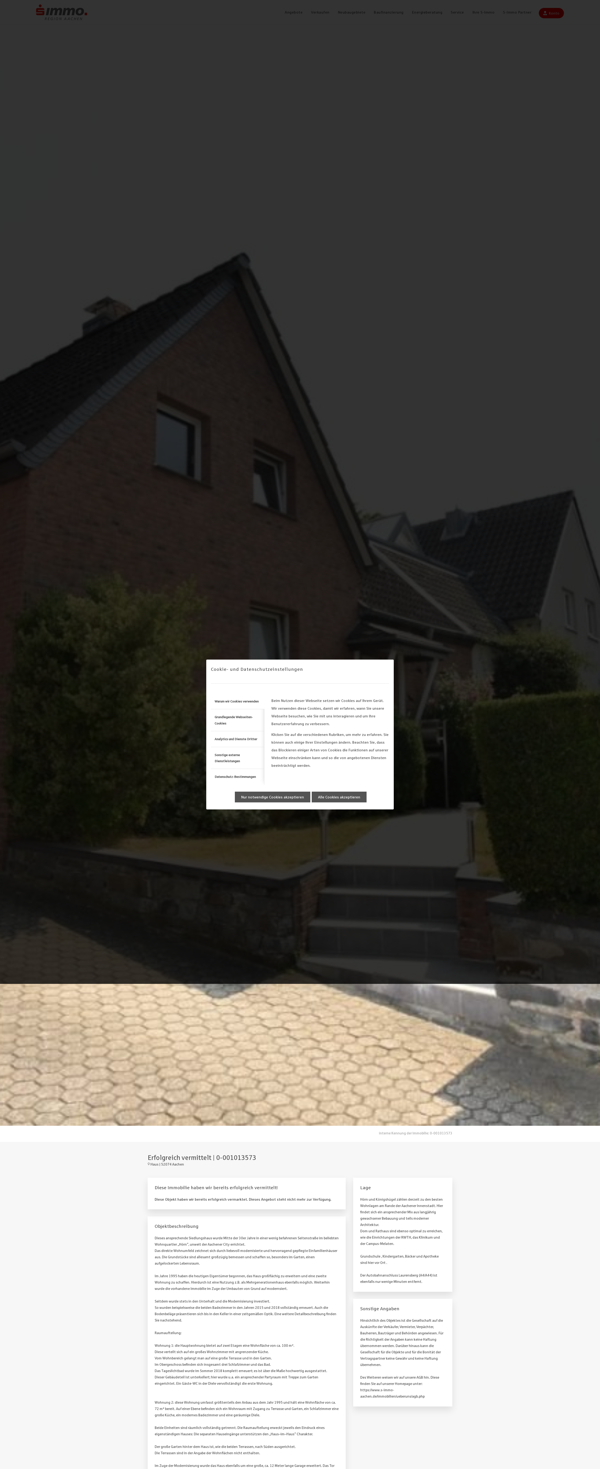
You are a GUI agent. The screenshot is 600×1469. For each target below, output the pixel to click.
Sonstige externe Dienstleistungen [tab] (227, 758)
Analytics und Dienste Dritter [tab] (236, 739)
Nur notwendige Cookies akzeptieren (272, 797)
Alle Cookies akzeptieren (339, 797)
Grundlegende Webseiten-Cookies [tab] (234, 720)
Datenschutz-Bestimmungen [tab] (235, 777)
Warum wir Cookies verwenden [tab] (237, 701)
